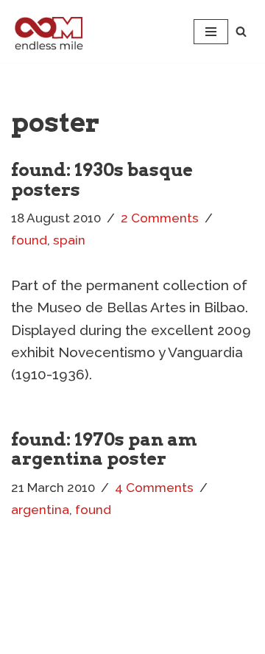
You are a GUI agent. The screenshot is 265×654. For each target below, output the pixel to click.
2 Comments (160, 218)
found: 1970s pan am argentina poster (104, 449)
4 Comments (154, 487)
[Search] (241, 31)
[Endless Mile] (47, 31)
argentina (40, 509)
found (29, 240)
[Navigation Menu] (211, 31)
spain (69, 240)
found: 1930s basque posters (102, 179)
